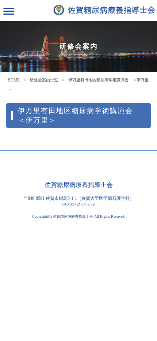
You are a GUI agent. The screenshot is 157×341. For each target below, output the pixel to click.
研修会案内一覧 (44, 80)
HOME (14, 80)
